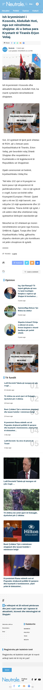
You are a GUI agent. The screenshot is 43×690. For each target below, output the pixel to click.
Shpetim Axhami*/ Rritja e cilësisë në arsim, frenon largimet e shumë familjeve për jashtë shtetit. (28, 327)
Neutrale (11, 48)
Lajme (14, 254)
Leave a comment (32, 272)
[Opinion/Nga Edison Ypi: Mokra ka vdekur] (10, 311)
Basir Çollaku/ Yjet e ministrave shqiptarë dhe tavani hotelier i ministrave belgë (18, 547)
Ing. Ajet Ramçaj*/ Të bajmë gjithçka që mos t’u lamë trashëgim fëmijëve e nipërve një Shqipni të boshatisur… (28, 291)
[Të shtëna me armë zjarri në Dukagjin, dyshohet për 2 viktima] (21, 499)
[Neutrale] (15, 4)
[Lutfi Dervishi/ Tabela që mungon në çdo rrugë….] (21, 468)
